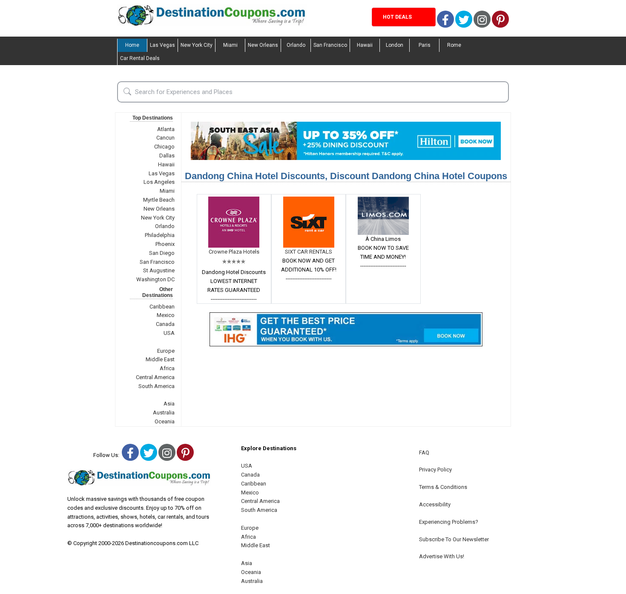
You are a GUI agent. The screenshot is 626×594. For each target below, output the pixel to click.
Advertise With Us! (441, 556)
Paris (425, 45)
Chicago (164, 146)
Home (132, 45)
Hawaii (365, 45)
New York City (196, 45)
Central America (155, 377)
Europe (166, 351)
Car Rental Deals (140, 58)
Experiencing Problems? (448, 522)
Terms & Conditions (443, 487)
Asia (169, 403)
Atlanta (166, 129)
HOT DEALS (397, 17)
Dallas (167, 155)
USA (169, 333)
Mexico (166, 315)
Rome (454, 45)
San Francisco (330, 45)
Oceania (165, 421)
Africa (167, 368)
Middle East (160, 359)
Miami (230, 45)
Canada (165, 324)
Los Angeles (159, 182)
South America (156, 386)
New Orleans (263, 45)
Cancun (165, 137)
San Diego (162, 253)
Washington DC (155, 279)
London (394, 45)
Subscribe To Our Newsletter (454, 539)
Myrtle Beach (159, 200)
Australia (164, 412)
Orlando (296, 45)
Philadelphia (160, 235)
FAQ (424, 452)
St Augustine (159, 270)
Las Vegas (162, 45)
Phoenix (165, 244)
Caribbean (162, 306)
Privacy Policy (435, 469)
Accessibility (435, 504)
